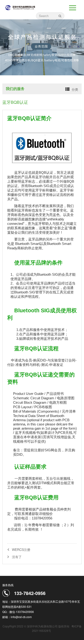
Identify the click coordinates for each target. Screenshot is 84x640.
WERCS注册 (21, 549)
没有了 (17, 556)
